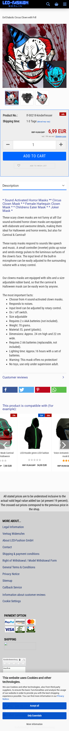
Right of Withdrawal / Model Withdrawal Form (30, 560)
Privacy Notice (11, 574)
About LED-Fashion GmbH (18, 540)
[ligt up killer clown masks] (34, 55)
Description (11, 186)
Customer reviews (15, 377)
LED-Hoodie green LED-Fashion (34, 453)
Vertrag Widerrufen (14, 533)
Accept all (34, 705)
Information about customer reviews (24, 594)
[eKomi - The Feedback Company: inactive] (14, 672)
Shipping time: (11, 121)
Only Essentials (35, 715)
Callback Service (12, 587)
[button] (10, 390)
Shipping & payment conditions (21, 554)
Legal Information (13, 527)
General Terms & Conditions (19, 567)
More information (34, 724)
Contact (7, 547)
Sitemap (7, 580)
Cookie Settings (12, 601)
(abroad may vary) (43, 122)
